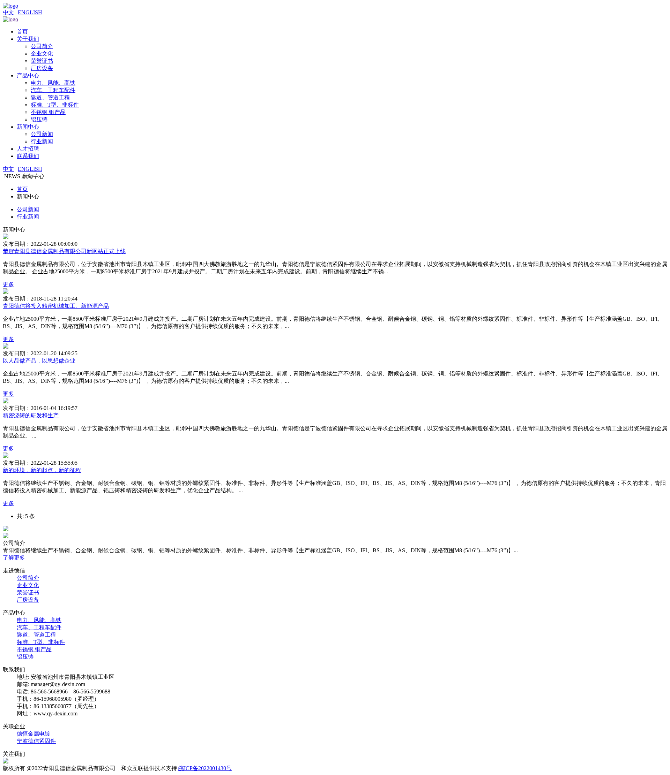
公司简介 (42, 46)
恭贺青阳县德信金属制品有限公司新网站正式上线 (64, 251)
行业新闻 (42, 141)
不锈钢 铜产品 (48, 112)
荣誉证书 (42, 61)
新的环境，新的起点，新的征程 (42, 470)
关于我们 (28, 39)
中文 (8, 12)
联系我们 (28, 156)
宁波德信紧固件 (36, 741)
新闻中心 (28, 127)
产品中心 (28, 75)
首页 (22, 32)
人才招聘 (28, 149)
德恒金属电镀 (33, 734)
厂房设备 (42, 68)
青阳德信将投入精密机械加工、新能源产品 (56, 306)
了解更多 (14, 558)
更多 (8, 284)
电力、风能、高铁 (53, 83)
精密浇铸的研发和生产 (31, 415)
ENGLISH (30, 12)
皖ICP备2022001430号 (205, 768)
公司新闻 (42, 134)
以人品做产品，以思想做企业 (39, 361)
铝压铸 (39, 119)
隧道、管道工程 (50, 97)
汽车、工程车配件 (53, 90)
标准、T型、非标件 (55, 105)
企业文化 (42, 53)
